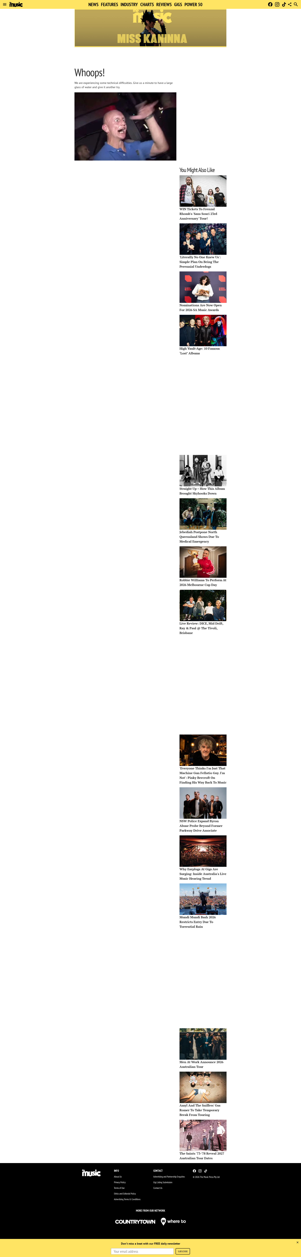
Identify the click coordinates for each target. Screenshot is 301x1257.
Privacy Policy (120, 1182)
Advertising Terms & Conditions (127, 1199)
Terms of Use (119, 1188)
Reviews (164, 4)
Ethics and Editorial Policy (125, 1193)
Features (109, 4)
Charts (147, 4)
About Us (118, 1176)
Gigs (178, 4)
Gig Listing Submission (162, 1182)
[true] (297, 1242)
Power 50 (193, 4)
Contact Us (157, 1188)
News (93, 4)
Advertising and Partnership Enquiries (169, 1176)
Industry (129, 4)
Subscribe (183, 1251)
